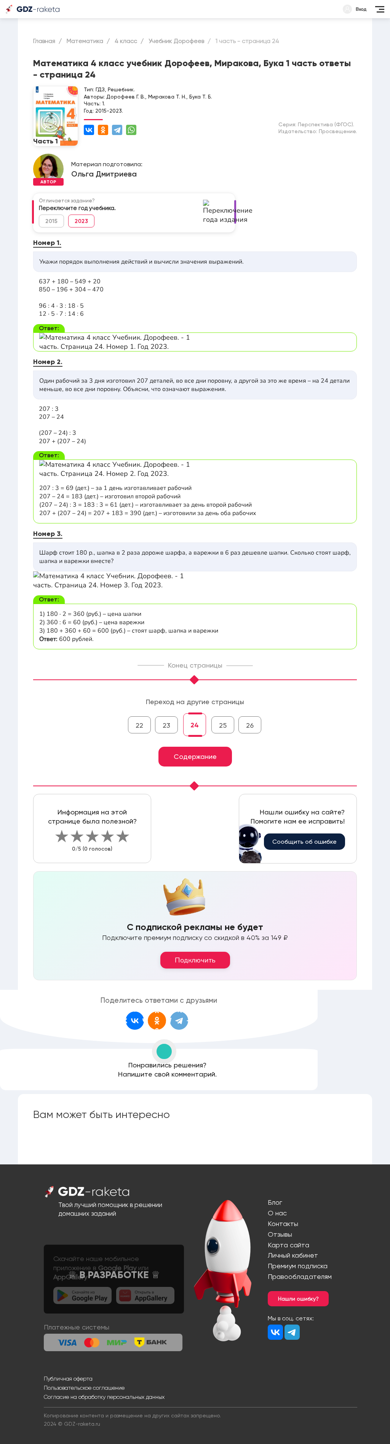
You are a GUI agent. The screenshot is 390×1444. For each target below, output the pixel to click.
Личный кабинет (293, 1255)
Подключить (195, 960)
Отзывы (280, 1234)
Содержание (195, 756)
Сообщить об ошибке (304, 841)
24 (194, 725)
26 (250, 725)
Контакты (283, 1224)
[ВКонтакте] (89, 130)
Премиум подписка (298, 1266)
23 (166, 725)
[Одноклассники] (103, 130)
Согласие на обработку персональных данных (104, 1397)
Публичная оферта (68, 1379)
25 (223, 725)
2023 (81, 221)
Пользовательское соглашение (84, 1388)
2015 (51, 221)
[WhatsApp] (131, 130)
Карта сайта (288, 1245)
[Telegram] (117, 130)
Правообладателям (300, 1276)
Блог (275, 1202)
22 (139, 725)
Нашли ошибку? (298, 1299)
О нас (277, 1213)
